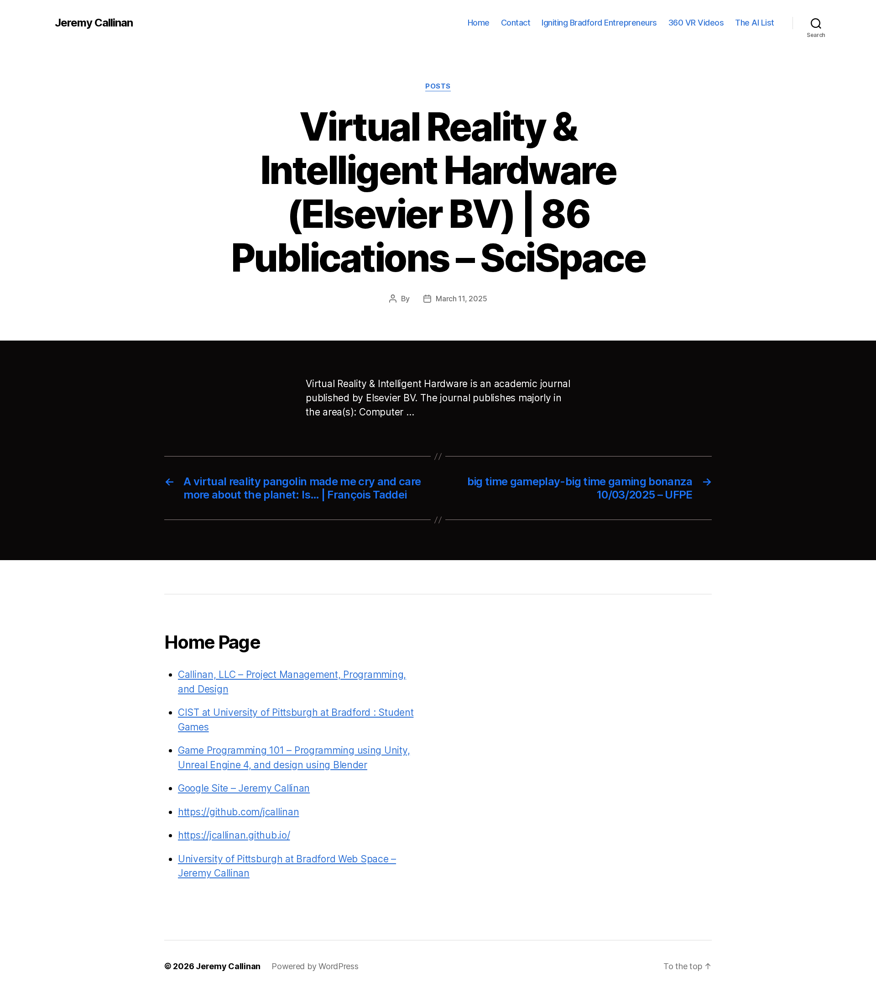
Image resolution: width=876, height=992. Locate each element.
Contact (516, 22)
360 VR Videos (696, 22)
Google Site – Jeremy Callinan (244, 788)
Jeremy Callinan (94, 22)
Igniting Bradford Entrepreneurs (599, 22)
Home (479, 22)
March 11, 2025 (461, 298)
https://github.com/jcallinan (238, 812)
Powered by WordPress (315, 966)
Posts (438, 86)
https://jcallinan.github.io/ (234, 835)
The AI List (754, 22)
